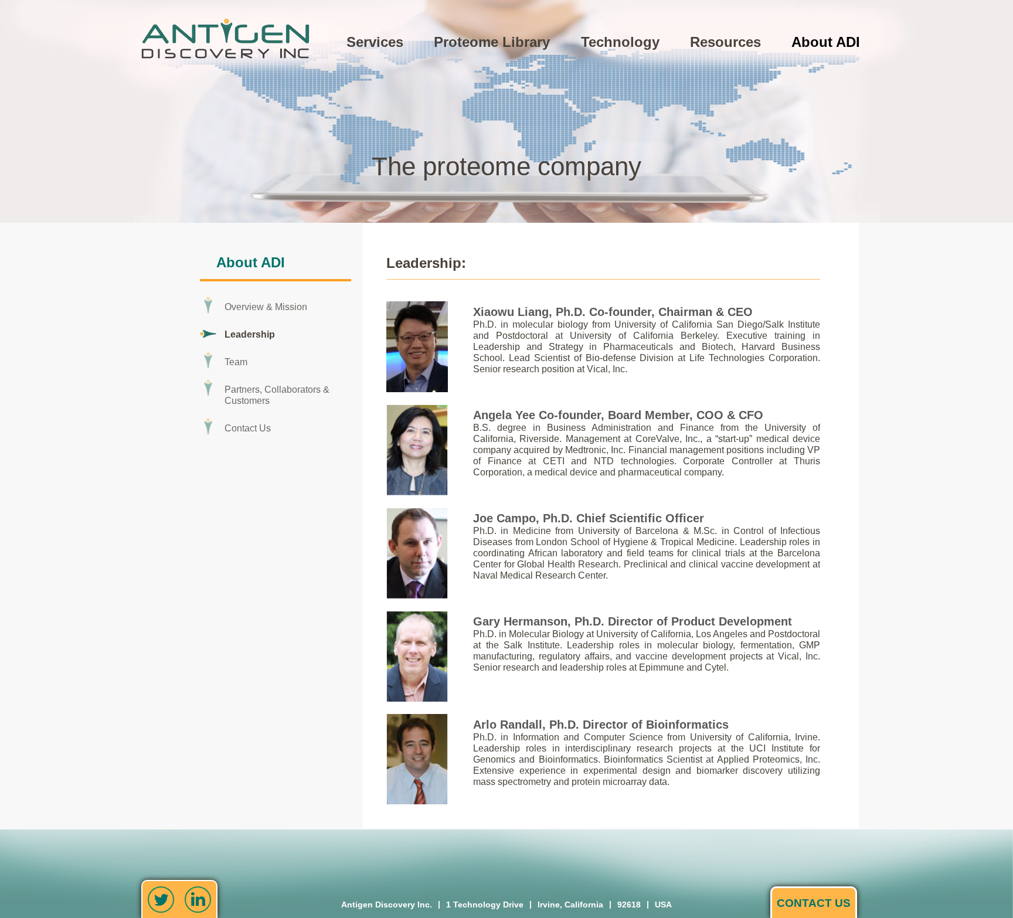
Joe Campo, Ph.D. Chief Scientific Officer (588, 518)
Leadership (250, 334)
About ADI (825, 42)
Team (236, 362)
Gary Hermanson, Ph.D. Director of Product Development (632, 621)
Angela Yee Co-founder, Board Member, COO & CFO (618, 415)
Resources (725, 42)
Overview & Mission (266, 307)
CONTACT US (814, 903)
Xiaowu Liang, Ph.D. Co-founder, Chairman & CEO (613, 311)
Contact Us (248, 428)
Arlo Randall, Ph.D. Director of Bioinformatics (601, 724)
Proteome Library (492, 42)
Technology (620, 42)
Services (374, 42)
